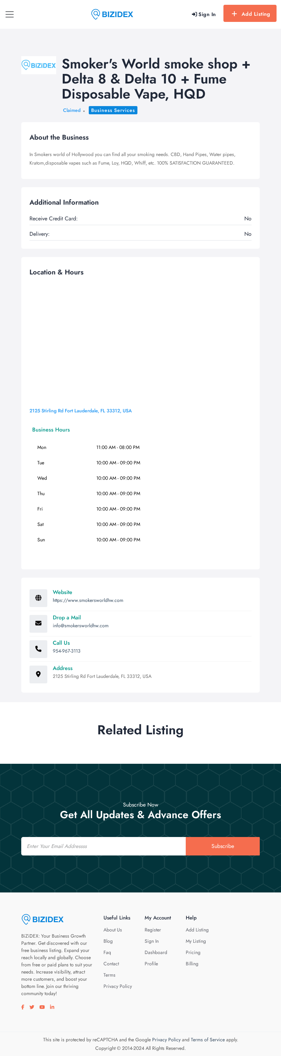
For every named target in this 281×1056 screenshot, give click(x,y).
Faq (107, 952)
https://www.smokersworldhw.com (88, 600)
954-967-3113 (67, 650)
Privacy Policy (117, 986)
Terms (109, 974)
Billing (192, 963)
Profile (151, 963)
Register (153, 929)
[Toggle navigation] (9, 14)
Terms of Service (208, 1039)
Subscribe (222, 846)
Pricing (193, 952)
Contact (111, 963)
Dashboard (156, 952)
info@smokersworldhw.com (81, 625)
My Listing (196, 941)
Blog (108, 941)
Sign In (152, 941)
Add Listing (256, 14)
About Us (112, 929)
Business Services (113, 110)
